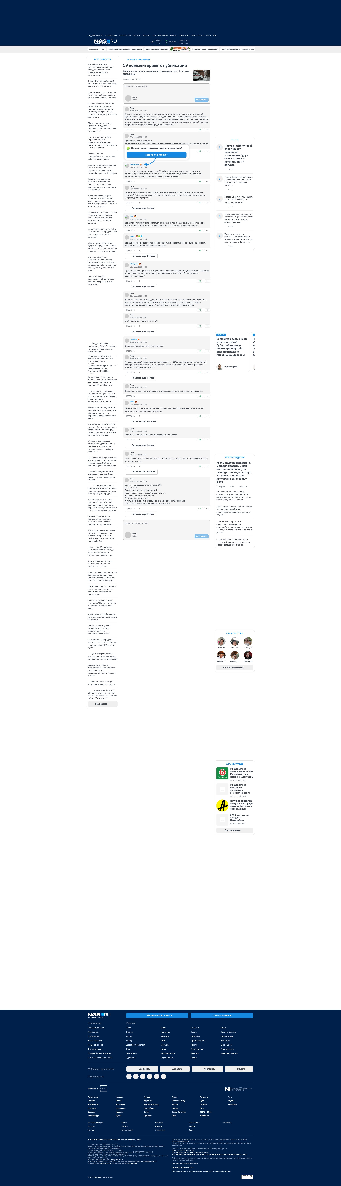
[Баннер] (180, 49)
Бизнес (129, 1032)
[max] (149, 1076)
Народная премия (229, 1053)
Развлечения (197, 1049)
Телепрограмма (160, 36)
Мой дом (165, 1045)
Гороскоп (184, 36)
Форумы (146, 36)
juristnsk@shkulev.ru (148, 1161)
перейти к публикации (138, 60)
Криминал (165, 1032)
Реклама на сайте (96, 1028)
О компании (93, 1036)
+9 (200, 351)
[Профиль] (251, 42)
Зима (163, 1028)
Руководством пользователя (183, 1151)
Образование (167, 1057)
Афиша (173, 36)
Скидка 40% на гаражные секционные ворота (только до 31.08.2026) (100, 368)
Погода (136, 36)
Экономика (226, 1045)
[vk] (136, 1076)
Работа (194, 1045)
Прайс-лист (93, 1032)
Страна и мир (227, 1036)
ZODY (215, 36)
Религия (195, 1053)
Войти (134, 99)
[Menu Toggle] (89, 42)
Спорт (223, 1028)
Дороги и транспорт (135, 1045)
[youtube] (163, 1076)
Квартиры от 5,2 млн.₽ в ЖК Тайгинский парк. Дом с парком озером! (100, 359)
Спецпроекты (227, 1049)
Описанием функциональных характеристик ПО (190, 1152)
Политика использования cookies (185, 1164)
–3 (207, 251)
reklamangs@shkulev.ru (180, 1141)
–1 (207, 416)
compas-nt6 (134, 164)
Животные (131, 1053)
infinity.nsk (134, 264)
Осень (194, 1032)
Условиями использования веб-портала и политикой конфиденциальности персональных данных (209, 1154)
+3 (200, 231)
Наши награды (95, 1040)
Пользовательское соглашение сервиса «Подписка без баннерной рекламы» (201, 1171)
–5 (207, 203)
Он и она (195, 1028)
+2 (200, 310)
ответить (130, 130)
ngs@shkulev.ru (117, 1160)
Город (129, 1040)
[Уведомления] (245, 42)
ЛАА (131, 216)
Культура (165, 1036)
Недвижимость (95, 36)
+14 (199, 509)
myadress (133, 339)
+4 (200, 396)
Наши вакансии (95, 1045)
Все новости (103, 59)
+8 (200, 281)
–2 (207, 310)
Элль (132, 402)
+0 (200, 130)
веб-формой (132, 1163)
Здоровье (130, 1057)
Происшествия (198, 1040)
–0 (207, 130)
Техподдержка (94, 1049)
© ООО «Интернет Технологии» (100, 1177)
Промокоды (111, 36)
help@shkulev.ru (105, 1163)
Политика (195, 1036)
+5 (200, 181)
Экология (225, 1040)
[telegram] (129, 1076)
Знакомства (125, 36)
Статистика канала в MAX (100, 1057)
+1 (200, 203)
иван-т (132, 236)
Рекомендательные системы (183, 1167)
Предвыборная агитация (99, 1053)
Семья (194, 1057)
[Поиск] (239, 42)
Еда (128, 1049)
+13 (199, 372)
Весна (129, 1036)
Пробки (171, 42)
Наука (163, 1049)
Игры (208, 36)
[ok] (142, 1076)
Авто (128, 1028)
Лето (163, 1040)
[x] (156, 1076)
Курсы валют (197, 36)
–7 (207, 440)
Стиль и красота (228, 1032)
